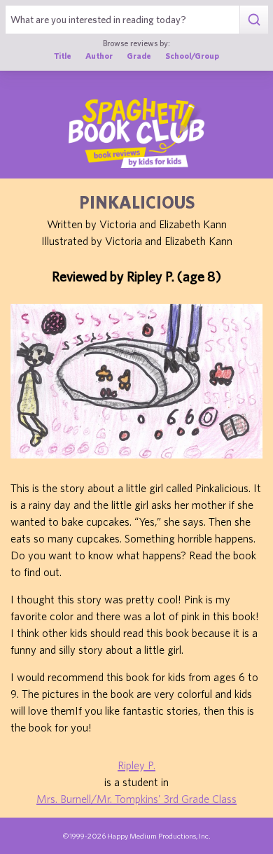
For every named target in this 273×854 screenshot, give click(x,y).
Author (99, 55)
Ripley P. (136, 765)
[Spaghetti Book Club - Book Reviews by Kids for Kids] (136, 133)
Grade (139, 55)
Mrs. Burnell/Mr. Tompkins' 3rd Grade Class (136, 798)
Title (62, 55)
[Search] (253, 20)
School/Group (192, 55)
